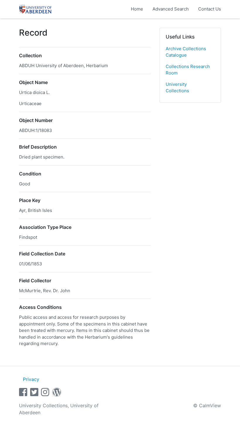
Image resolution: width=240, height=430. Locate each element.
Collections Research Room (188, 70)
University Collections (177, 87)
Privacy (31, 379)
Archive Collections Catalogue (186, 52)
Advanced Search (170, 9)
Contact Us (209, 9)
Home (137, 9)
